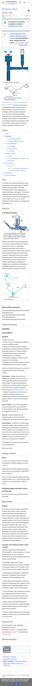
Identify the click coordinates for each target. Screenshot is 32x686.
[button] (3, 2)
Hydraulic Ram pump (15, 26)
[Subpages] (28, 10)
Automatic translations (10, 659)
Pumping (13, 657)
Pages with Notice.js (21, 661)
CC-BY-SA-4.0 (18, 675)
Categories (6, 657)
